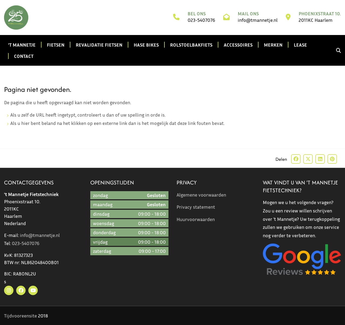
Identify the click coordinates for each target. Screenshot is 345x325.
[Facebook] (21, 290)
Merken (273, 45)
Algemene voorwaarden (201, 195)
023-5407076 (201, 20)
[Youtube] (33, 290)
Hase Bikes (146, 45)
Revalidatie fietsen (99, 45)
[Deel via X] (308, 159)
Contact (23, 56)
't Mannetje (22, 45)
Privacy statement (196, 207)
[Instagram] (8, 290)
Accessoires (238, 45)
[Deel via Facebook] (296, 159)
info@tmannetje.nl (258, 20)
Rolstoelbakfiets (191, 45)
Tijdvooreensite (20, 316)
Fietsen (55, 45)
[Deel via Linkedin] (320, 159)
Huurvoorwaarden (196, 219)
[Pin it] (332, 159)
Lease (300, 45)
